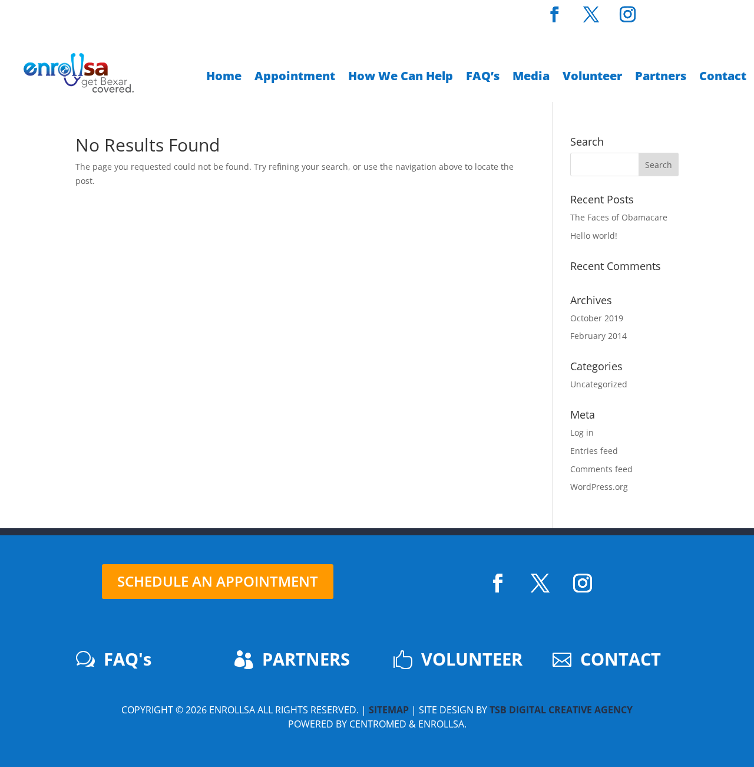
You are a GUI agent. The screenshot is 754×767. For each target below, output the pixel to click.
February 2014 (598, 335)
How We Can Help (400, 78)
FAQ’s (483, 78)
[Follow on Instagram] (582, 583)
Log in (582, 432)
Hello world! (593, 235)
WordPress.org (599, 486)
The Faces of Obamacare (618, 217)
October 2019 (596, 318)
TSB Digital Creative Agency (561, 709)
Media (531, 78)
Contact (722, 78)
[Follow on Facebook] (498, 583)
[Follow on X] (540, 583)
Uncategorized (598, 384)
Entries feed (594, 450)
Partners (660, 78)
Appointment (294, 78)
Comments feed (601, 469)
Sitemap (389, 709)
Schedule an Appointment (217, 581)
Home (224, 78)
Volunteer (592, 78)
